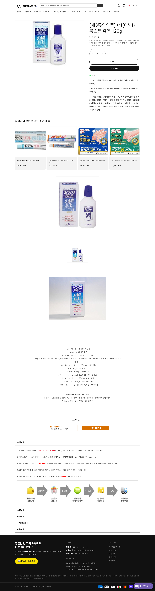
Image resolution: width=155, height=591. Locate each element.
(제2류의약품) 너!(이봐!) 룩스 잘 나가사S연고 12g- (61, 161)
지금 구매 (114, 68)
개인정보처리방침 (115, 547)
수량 (90, 49)
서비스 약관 (113, 550)
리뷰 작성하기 (96, 428)
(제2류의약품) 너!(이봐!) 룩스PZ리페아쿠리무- (124, 161)
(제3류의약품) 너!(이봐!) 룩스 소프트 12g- (28, 161)
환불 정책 (112, 560)
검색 (100, 5)
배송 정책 (112, 554)
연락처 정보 (113, 557)
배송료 (131, 43)
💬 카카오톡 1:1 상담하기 (26, 561)
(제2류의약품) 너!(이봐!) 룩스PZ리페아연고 (92, 161)
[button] (19, 11)
